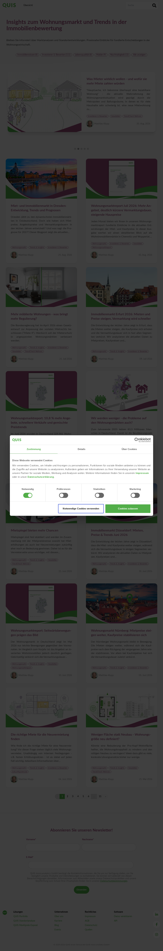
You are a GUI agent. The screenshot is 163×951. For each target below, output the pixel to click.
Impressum (142, 473)
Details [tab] (81, 449)
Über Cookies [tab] (129, 449)
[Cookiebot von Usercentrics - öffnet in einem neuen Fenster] (137, 440)
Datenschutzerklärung (41, 477)
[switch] (63, 495)
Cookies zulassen (128, 508)
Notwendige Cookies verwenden (81, 508)
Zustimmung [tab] (34, 449)
